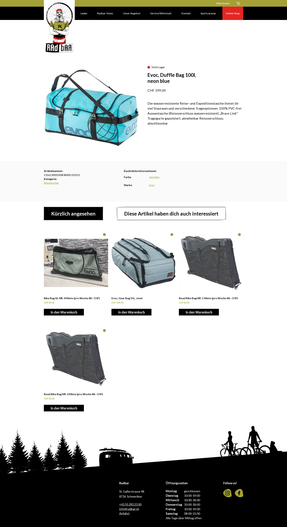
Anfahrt (124, 513)
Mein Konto (223, 3)
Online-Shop (233, 13)
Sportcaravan (208, 13)
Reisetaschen (51, 182)
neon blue (154, 177)
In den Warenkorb (63, 312)
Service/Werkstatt (161, 13)
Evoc (151, 185)
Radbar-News (105, 13)
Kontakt (186, 13)
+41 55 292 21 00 (130, 504)
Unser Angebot (131, 13)
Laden (83, 13)
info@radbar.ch (129, 509)
